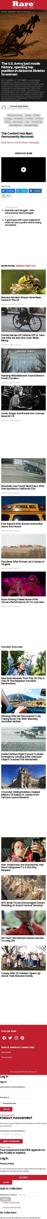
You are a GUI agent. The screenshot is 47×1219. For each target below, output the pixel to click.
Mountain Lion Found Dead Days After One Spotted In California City (22, 487)
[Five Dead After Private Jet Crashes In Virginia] (23, 546)
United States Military (31, 125)
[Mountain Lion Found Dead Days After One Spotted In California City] (23, 470)
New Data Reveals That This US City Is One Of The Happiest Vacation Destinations (22, 681)
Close (6, 1182)
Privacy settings (7, 1062)
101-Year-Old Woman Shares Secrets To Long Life (22, 939)
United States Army (16, 125)
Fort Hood (39, 118)
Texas (27, 122)
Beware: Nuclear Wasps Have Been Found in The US (21, 299)
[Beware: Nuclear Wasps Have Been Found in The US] (23, 282)
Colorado (28, 115)
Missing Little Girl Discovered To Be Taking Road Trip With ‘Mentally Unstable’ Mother (21, 718)
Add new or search (8, 1195)
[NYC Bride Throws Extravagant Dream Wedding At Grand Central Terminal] (23, 887)
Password (4, 1097)
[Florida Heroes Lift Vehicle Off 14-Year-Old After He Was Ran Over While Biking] (23, 319)
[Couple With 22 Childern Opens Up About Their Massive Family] (23, 958)
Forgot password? (7, 1115)
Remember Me (9, 1103)
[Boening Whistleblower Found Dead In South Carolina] (23, 360)
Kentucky (8, 122)
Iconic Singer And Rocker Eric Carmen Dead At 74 (22, 415)
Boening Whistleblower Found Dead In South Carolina (22, 377)
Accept (23, 1177)
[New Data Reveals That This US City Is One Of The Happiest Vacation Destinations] (23, 663)
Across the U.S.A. (26, 265)
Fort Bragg (8, 118)
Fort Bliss (37, 115)
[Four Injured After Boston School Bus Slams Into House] (23, 508)
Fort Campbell (18, 118)
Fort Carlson (29, 118)
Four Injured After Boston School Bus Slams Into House (22, 525)
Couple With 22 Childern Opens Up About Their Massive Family (20, 975)
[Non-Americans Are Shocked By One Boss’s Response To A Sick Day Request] (23, 849)
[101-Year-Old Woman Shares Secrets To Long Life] (23, 922)
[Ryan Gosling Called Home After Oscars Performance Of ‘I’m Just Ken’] (23, 584)
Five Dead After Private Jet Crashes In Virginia (22, 563)
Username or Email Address (12, 1087)
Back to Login (5, 1147)
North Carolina (18, 122)
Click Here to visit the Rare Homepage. (20, 142)
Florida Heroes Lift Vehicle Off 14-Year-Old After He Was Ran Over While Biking (23, 338)
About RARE (6, 1052)
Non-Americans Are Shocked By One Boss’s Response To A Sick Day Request (22, 867)
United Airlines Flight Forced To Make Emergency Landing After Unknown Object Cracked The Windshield (22, 756)
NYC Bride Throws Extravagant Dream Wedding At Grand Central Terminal (23, 904)
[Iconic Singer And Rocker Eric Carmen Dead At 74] (23, 398)
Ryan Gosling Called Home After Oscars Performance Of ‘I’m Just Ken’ (22, 601)
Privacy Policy (6, 1057)
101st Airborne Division (15, 115)
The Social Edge (37, 122)
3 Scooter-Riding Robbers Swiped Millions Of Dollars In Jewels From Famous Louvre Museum (20, 794)
